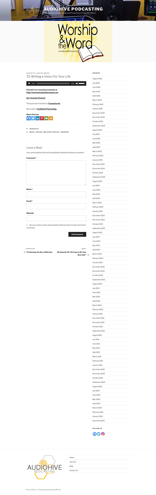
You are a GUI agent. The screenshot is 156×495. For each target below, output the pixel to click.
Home (72, 457)
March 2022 (97, 305)
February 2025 (98, 156)
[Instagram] (103, 434)
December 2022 (98, 267)
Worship (65, 132)
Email (29, 201)
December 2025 (99, 113)
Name (29, 189)
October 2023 (98, 224)
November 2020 (99, 374)
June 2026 (96, 87)
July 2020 (96, 391)
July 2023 (96, 237)
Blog (71, 466)
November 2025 (99, 117)
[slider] (82, 83)
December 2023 (99, 215)
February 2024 (98, 207)
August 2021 (97, 335)
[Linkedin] (38, 118)
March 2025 (97, 151)
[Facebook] (29, 118)
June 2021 (96, 344)
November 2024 (99, 168)
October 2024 (98, 173)
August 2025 (97, 130)
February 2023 (98, 258)
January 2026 (98, 109)
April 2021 (96, 352)
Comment (31, 158)
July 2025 (96, 134)
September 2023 (99, 228)
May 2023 (96, 245)
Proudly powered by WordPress (49, 490)
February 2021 (98, 361)
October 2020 (98, 378)
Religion (48, 132)
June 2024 (96, 190)
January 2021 (97, 365)
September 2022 (99, 280)
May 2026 (96, 91)
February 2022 (98, 309)
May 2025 (96, 143)
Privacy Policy (31, 490)
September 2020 (99, 382)
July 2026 (96, 83)
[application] (56, 83)
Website (30, 213)
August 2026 (97, 79)
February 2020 (98, 412)
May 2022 (96, 297)
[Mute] (77, 83)
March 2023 (97, 254)
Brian (46, 73)
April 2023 (96, 250)
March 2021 (97, 356)
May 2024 (96, 194)
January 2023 (98, 262)
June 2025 (96, 138)
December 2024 (99, 164)
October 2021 (98, 327)
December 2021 (98, 318)
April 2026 (96, 96)
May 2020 (96, 399)
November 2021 (98, 322)
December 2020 (99, 369)
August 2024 (97, 181)
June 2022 (96, 292)
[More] (51, 118)
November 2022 (99, 271)
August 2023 (97, 232)
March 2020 (97, 408)
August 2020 (97, 386)
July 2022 (96, 288)
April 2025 (96, 147)
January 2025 (98, 160)
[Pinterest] (42, 118)
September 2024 (99, 177)
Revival (56, 132)
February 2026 (98, 104)
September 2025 (99, 126)
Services (73, 462)
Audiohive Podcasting (73, 9)
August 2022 (97, 284)
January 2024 (98, 211)
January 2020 (98, 416)
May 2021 (96, 348)
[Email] (46, 118)
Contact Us (74, 470)
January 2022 (97, 314)
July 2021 (96, 339)
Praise (39, 132)
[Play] (29, 83)
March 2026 (97, 100)
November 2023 (99, 220)
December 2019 (98, 421)
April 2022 (96, 301)
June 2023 (96, 241)
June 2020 (96, 395)
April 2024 (96, 198)
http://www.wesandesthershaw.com (42, 92)
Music (32, 132)
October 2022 (98, 275)
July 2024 (96, 185)
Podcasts (34, 129)
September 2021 (99, 331)
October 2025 (98, 121)
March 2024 (97, 203)
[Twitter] (33, 118)
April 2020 (96, 403)
